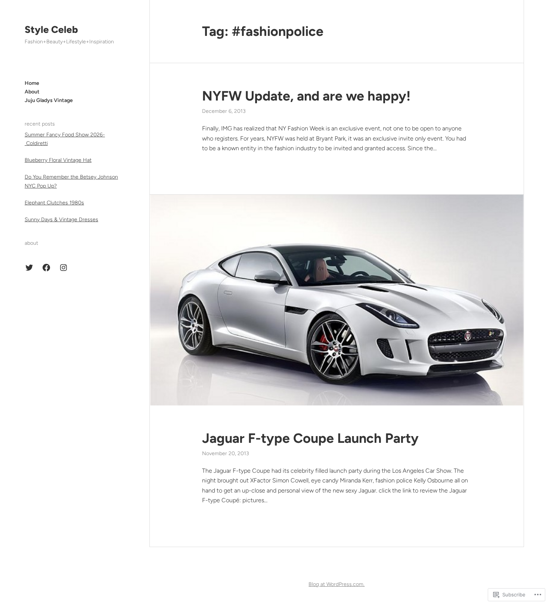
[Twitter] (29, 267)
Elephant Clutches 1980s (54, 203)
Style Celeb (51, 30)
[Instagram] (63, 267)
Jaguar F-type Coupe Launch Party (310, 438)
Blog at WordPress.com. (336, 584)
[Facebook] (46, 267)
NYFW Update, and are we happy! (306, 96)
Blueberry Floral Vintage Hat (58, 160)
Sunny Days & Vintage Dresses (61, 219)
